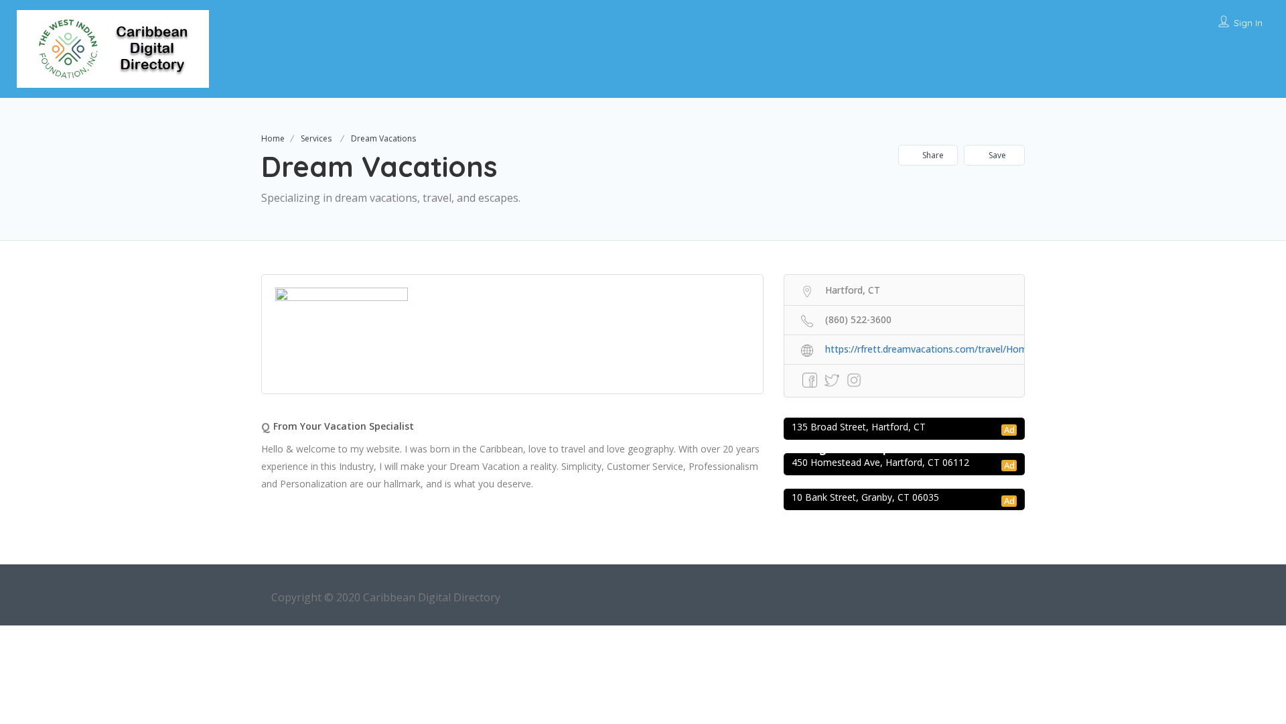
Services (316, 138)
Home (273, 138)
